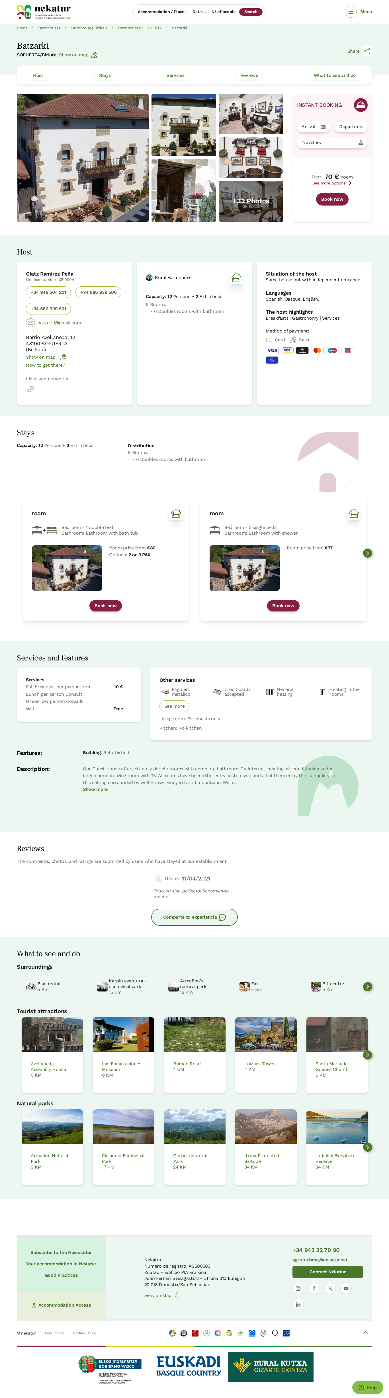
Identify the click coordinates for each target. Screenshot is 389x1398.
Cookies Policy (84, 1333)
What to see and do (335, 75)
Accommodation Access (64, 1305)
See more (174, 706)
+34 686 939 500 (98, 292)
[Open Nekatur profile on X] (330, 1288)
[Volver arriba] (365, 1333)
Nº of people (224, 11)
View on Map (157, 1295)
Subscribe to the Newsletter (61, 1252)
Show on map (73, 55)
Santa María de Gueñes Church (332, 1066)
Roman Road (187, 1063)
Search (250, 11)
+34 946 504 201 (48, 292)
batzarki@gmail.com (59, 322)
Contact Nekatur (328, 1271)
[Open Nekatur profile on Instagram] (298, 1288)
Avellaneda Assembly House (48, 1066)
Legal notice (54, 1333)
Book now (332, 199)
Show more (95, 789)
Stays (104, 75)
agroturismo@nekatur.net (320, 1259)
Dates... (199, 11)
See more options (328, 183)
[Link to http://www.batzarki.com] (30, 392)
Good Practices (61, 1275)
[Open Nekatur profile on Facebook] (314, 1288)
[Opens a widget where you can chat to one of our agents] (367, 1388)
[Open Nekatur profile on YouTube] (346, 1288)
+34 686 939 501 (48, 308)
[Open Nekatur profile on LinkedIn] (298, 1304)
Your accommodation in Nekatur (61, 1263)
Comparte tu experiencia (190, 917)
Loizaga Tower (259, 1063)
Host (38, 75)
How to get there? (45, 365)
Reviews (249, 75)
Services (175, 75)
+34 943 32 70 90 (316, 1250)
